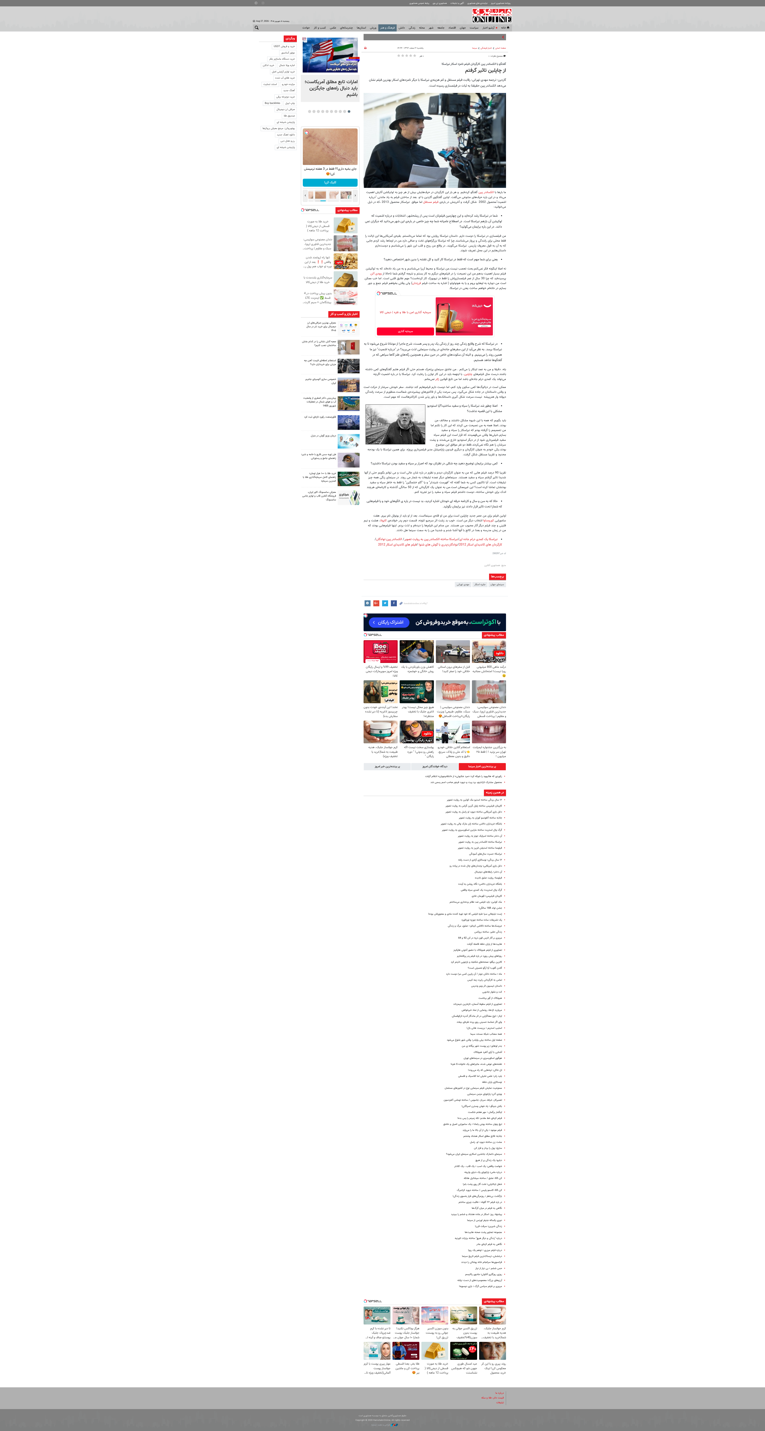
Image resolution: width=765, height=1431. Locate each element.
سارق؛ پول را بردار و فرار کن (488, 1148)
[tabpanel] (330, 69)
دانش (402, 28)
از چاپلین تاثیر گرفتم (485, 71)
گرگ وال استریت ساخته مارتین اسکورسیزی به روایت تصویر (472, 830)
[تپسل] (379, 293)
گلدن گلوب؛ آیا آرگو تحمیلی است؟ (485, 968)
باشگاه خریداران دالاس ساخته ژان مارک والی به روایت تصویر (471, 824)
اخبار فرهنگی (486, 48)
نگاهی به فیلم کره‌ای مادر (489, 1244)
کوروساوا (488, 520)
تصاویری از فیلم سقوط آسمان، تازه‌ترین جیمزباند (477, 1004)
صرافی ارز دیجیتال (286, 109)
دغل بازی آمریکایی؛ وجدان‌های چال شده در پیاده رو (476, 866)
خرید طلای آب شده (285, 78)
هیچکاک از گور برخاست (490, 998)
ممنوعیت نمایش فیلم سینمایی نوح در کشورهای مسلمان (473, 1088)
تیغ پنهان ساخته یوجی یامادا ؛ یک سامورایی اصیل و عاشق (472, 1124)
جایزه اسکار (479, 585)
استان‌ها (361, 28)
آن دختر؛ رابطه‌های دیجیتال (488, 872)
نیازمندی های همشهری (477, 3)
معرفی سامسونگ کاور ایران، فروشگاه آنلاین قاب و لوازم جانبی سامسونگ (319, 496)
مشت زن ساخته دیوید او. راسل (486, 1142)
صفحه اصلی (500, 48)
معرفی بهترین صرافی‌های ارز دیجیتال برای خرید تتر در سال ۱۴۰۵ (321, 326)
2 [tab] (344, 111)
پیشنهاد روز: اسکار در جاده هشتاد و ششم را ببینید (476, 1214)
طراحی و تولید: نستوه (381, 1425)
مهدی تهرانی (463, 585)
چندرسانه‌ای (346, 28)
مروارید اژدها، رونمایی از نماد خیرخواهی (482, 1010)
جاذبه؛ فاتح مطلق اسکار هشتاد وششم (482, 1136)
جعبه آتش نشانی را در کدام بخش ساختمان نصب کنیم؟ (319, 343)
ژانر (436, 379)
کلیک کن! (333, 182)
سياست (474, 28)
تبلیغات (500, 1403)
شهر (431, 28)
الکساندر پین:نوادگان (389, 539)
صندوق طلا (289, 116)
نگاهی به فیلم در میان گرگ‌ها (487, 1208)
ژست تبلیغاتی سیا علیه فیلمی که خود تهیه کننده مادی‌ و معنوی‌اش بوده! (465, 914)
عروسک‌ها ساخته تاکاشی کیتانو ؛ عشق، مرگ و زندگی (475, 926)
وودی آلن (376, 273)
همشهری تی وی (440, 3)
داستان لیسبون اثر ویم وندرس (486, 986)
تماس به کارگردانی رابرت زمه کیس (484, 980)
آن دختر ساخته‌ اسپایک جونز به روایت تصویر (480, 836)
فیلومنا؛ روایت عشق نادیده (488, 878)
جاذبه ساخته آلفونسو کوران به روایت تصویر (480, 818)
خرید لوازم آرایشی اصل (283, 72)
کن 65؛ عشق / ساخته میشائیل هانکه (483, 1178)
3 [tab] (340, 111)
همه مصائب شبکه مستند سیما (486, 1034)
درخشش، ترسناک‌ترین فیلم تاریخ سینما (482, 1256)
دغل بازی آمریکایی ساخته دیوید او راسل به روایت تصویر (473, 812)
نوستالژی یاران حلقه (492, 1082)
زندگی (412, 28)
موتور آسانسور (288, 53)
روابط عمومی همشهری (419, 3)
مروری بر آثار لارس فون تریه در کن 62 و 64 (480, 938)
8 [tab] (318, 111)
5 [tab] (331, 111)
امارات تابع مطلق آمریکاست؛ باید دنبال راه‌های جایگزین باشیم (331, 88)
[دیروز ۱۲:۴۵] (349, 422)
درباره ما (499, 1393)
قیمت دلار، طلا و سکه (492, 1398)
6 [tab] (327, 111)
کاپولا (384, 520)
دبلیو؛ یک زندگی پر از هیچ (489, 1160)
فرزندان (417, 283)
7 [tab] (322, 111)
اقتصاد (452, 28)
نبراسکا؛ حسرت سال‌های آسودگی (485, 854)
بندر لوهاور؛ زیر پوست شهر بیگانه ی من (482, 1046)
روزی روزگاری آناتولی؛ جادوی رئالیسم (483, 1274)
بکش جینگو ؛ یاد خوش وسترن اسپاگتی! (482, 1106)
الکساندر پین (487, 192)
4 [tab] (335, 111)
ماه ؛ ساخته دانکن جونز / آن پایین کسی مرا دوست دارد (474, 974)
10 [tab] (309, 111)
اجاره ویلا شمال (287, 65)
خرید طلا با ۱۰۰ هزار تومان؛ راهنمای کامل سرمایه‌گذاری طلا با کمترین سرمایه (319, 477)
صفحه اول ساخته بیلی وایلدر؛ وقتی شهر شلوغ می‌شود (474, 1040)
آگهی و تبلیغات (457, 3)
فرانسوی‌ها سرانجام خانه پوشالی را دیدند (481, 1262)
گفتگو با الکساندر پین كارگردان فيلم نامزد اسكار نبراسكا (474, 64)
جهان (463, 28)
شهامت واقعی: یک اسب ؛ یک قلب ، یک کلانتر (478, 1166)
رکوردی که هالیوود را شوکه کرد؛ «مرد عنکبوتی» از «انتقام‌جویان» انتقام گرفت (463, 776)
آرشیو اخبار (488, 28)
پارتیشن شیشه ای (286, 122)
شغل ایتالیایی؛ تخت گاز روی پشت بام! (482, 1184)
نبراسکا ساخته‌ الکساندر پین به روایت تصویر (480, 842)
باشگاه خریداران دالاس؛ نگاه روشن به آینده (480, 884)
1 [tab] (349, 111)
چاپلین (468, 374)
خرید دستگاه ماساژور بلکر (282, 59)
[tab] (482, 766)
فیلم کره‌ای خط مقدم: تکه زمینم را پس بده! (479, 1118)
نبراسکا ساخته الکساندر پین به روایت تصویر (431, 539)
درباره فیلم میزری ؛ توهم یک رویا (485, 1250)
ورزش (373, 28)
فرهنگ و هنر (387, 28)
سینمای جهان (497, 585)
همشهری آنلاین (490, 15)
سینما (474, 48)
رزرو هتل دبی (287, 141)
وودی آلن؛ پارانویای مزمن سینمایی (484, 1094)
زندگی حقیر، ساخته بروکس (488, 932)
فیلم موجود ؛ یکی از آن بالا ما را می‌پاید (482, 1130)
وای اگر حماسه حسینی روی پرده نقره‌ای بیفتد (479, 1022)
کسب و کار (320, 28)
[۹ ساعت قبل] (330, 55)
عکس (333, 28)
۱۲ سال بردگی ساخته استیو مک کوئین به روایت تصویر (474, 800)
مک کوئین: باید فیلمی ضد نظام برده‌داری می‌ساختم (476, 902)
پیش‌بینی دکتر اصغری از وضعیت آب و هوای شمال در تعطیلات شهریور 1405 (319, 402)
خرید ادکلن (268, 65)
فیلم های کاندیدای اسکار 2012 (397, 544)
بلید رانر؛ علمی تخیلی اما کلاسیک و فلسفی (480, 1076)
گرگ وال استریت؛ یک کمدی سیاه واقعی (481, 890)
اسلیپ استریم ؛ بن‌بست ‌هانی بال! (484, 1028)
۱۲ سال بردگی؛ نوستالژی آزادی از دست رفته (480, 860)
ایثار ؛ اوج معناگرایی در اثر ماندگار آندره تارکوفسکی (477, 1016)
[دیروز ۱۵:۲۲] (349, 403)
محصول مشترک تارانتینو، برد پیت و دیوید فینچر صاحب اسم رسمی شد (466, 782)
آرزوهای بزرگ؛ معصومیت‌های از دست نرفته (479, 1280)
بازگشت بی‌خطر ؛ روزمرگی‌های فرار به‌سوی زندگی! (477, 1196)
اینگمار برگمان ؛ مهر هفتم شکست (485, 1112)
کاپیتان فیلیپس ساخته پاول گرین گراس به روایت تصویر (473, 806)
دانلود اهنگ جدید (286, 135)
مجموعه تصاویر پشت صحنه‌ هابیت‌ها (483, 1232)
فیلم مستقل (431, 202)
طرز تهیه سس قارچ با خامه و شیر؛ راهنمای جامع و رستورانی (318, 456)
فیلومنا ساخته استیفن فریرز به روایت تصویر (480, 848)
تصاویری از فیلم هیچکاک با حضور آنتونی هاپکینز (477, 950)
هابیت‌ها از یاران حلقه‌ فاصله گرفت (484, 944)
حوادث (306, 28)
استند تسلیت (270, 84)
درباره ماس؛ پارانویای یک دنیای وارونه (483, 1172)
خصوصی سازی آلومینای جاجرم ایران (320, 381)
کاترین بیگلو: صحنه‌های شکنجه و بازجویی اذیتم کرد (476, 962)
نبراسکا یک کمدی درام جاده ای (478, 539)
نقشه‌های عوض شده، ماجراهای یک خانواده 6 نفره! (476, 1064)
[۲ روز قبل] (349, 460)
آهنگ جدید (289, 91)
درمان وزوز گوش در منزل (323, 436)
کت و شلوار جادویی (492, 992)
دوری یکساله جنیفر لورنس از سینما (484, 1220)
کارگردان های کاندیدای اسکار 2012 (480, 544)
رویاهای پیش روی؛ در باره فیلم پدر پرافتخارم (479, 956)
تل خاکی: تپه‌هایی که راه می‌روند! (485, 1070)
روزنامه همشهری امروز (501, 3)
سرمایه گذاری (405, 331)
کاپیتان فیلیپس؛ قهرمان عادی (487, 896)
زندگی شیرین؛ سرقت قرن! (488, 1226)
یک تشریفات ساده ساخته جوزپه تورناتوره (482, 920)
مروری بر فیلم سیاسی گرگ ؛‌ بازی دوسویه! (480, 1286)
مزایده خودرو (288, 84)
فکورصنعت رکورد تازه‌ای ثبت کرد (320, 417)
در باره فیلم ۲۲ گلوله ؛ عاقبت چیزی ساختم (480, 1202)
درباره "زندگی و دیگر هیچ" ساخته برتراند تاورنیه (478, 1238)
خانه (503, 28)
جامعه (440, 28)
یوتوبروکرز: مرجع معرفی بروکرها (279, 128)
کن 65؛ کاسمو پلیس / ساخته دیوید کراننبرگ (479, 1190)
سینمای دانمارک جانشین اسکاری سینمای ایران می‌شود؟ (474, 1154)
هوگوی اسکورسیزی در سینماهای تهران (483, 1058)
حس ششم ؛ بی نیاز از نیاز (488, 1268)
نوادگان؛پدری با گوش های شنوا (438, 544)
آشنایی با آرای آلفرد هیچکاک (488, 1052)
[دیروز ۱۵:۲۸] (349, 366)
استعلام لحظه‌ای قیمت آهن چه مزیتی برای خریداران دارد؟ (320, 362)
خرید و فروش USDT (284, 46)
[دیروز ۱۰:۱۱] (349, 441)
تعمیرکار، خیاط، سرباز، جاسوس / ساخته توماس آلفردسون (473, 1100)
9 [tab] (314, 111)
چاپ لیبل (290, 103)
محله (422, 28)
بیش (498, 37)
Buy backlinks (272, 103)
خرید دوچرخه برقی (285, 97)
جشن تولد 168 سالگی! (490, 908)
